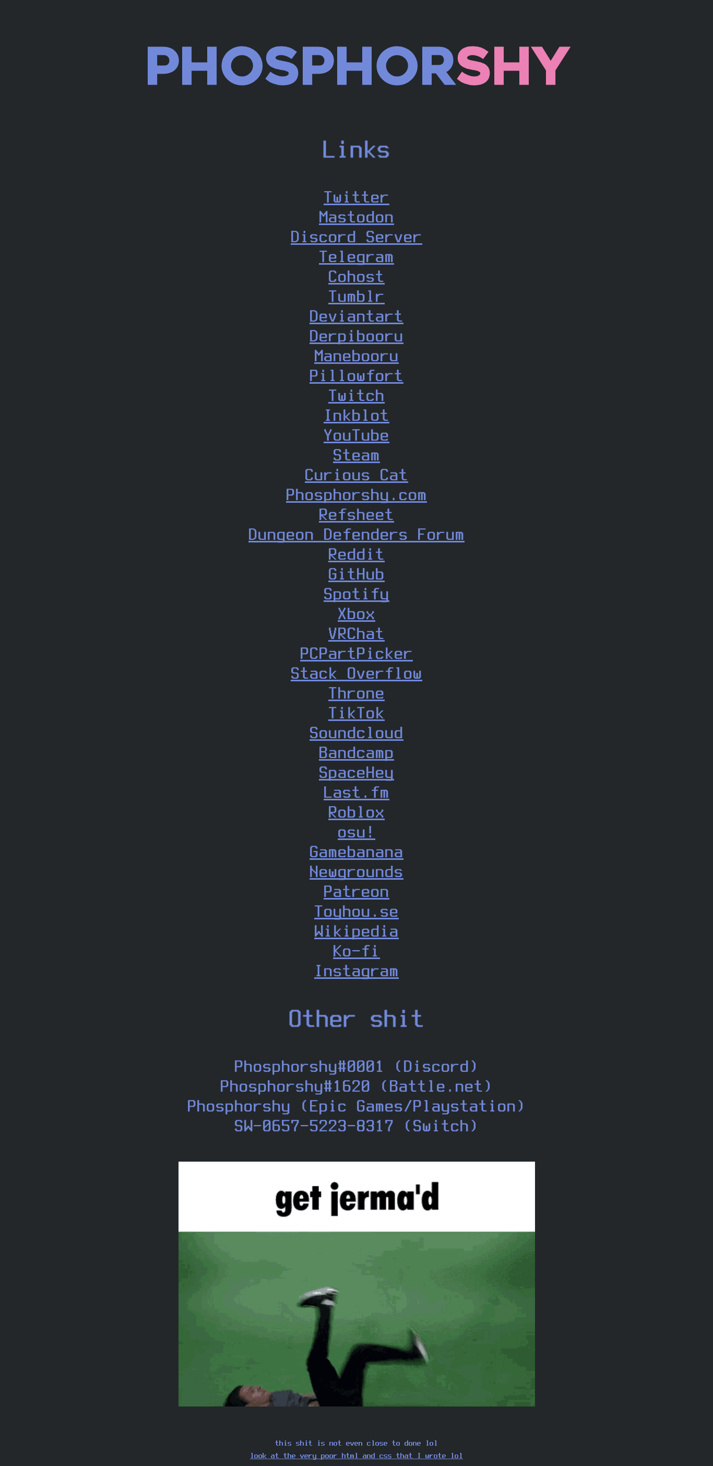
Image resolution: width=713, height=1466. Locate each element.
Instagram (356, 970)
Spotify (356, 593)
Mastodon (356, 216)
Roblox (356, 811)
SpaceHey (356, 772)
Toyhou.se (356, 911)
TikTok (356, 712)
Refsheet (356, 514)
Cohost (356, 276)
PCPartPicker (356, 653)
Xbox (356, 613)
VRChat (356, 633)
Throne (356, 692)
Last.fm (356, 792)
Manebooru (356, 355)
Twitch (356, 395)
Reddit (356, 554)
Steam (356, 454)
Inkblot (356, 415)
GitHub (356, 573)
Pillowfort (356, 375)
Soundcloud (356, 732)
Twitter (356, 196)
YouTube (356, 434)
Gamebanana (356, 851)
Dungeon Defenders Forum (356, 534)
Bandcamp (356, 752)
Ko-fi (356, 950)
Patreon (356, 891)
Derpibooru (356, 335)
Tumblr (356, 296)
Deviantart (356, 315)
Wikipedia (356, 930)
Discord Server (356, 236)
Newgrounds (356, 871)
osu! (356, 831)
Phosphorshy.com (356, 494)
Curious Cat (356, 474)
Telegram (356, 256)
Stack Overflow (356, 673)
